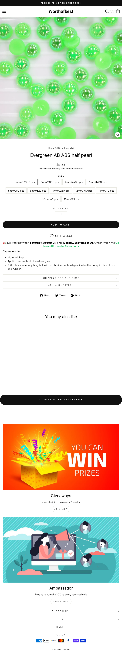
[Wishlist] (112, 11)
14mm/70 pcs (106, 190)
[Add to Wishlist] (44, 328)
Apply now (61, 601)
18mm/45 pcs (71, 199)
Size (61, 176)
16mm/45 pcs (50, 199)
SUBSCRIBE (60, 611)
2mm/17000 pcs (25, 182)
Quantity (61, 208)
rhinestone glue (41, 261)
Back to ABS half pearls (63, 399)
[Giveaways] (61, 457)
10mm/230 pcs (60, 190)
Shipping (56, 168)
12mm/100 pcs (83, 190)
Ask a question (61, 285)
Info (60, 619)
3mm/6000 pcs (50, 182)
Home (51, 147)
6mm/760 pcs (16, 190)
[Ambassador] (61, 550)
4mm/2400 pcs (74, 182)
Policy (60, 634)
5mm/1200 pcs (97, 182)
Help (60, 627)
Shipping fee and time (61, 278)
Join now (61, 509)
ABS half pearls (64, 147)
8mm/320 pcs (38, 190)
